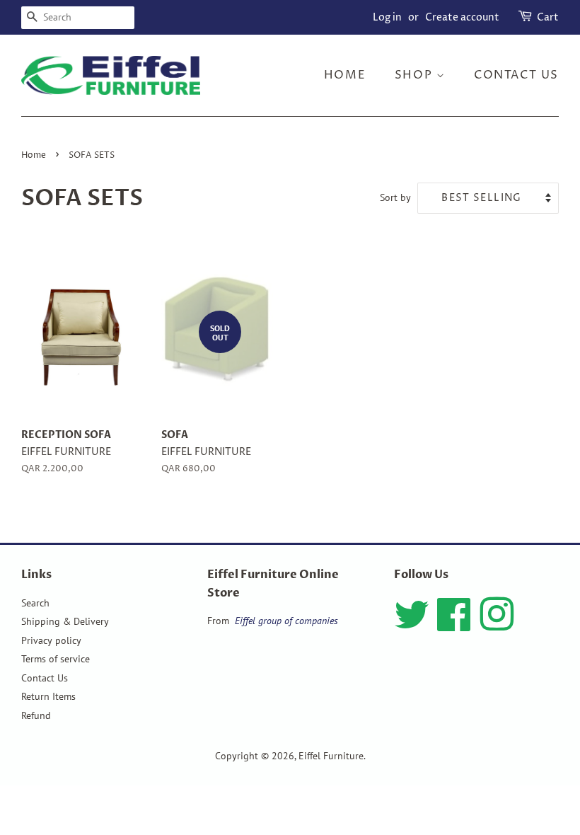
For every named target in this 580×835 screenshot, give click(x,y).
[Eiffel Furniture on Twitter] (411, 624)
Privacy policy (51, 640)
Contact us (516, 75)
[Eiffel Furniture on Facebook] (454, 624)
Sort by (395, 197)
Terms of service (55, 658)
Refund (36, 715)
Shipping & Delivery (65, 621)
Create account (462, 17)
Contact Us (44, 678)
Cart (548, 17)
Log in (387, 17)
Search (35, 603)
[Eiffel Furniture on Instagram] (496, 624)
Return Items (48, 696)
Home (345, 75)
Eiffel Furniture (331, 755)
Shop (415, 75)
